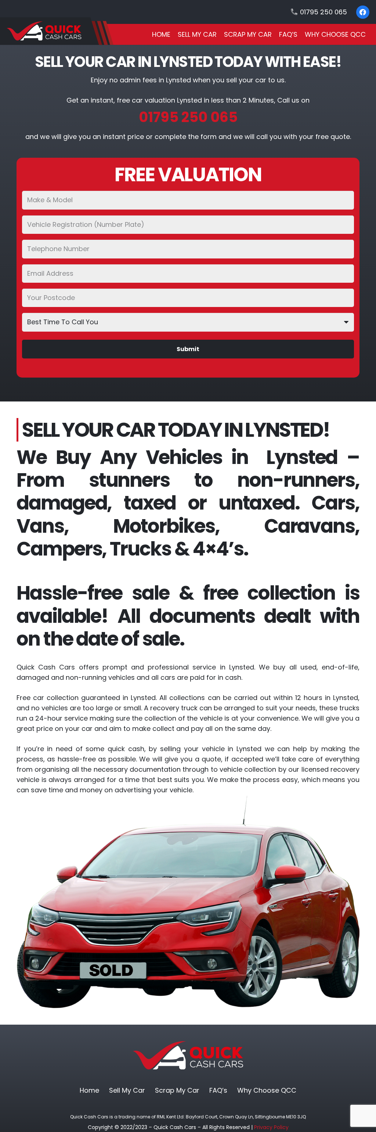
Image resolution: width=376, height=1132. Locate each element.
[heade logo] (56, 31)
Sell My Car (127, 1090)
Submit (188, 349)
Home (89, 1090)
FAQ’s (218, 1090)
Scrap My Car (177, 1090)
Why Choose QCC (266, 1090)
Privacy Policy (271, 1127)
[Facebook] (362, 12)
